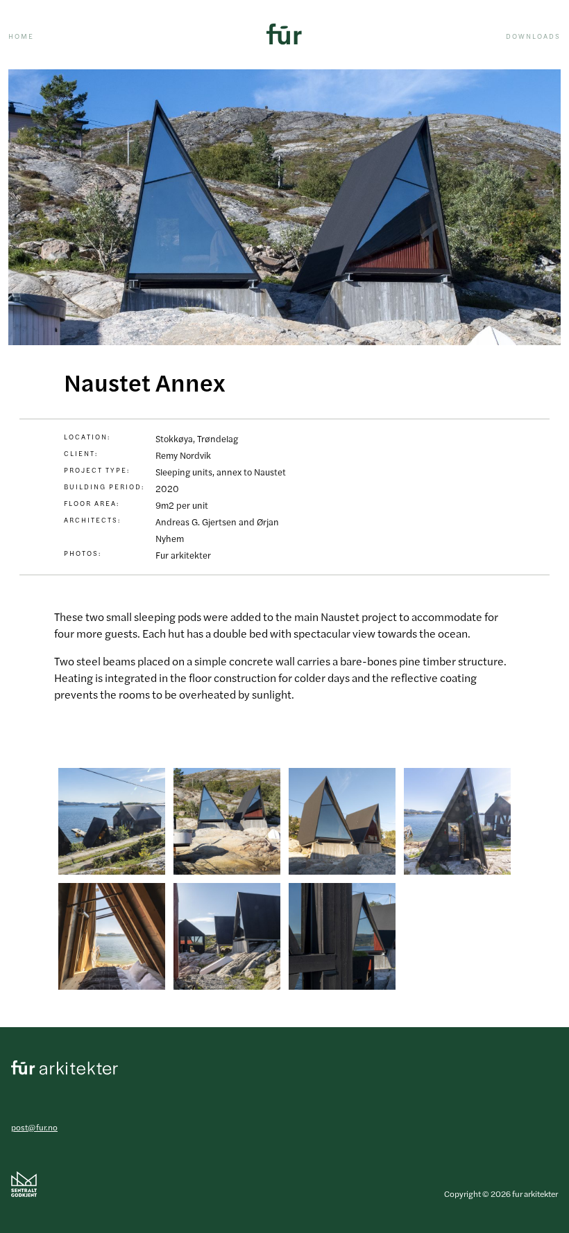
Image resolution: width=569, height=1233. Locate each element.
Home (21, 36)
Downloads (533, 36)
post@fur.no (34, 1127)
